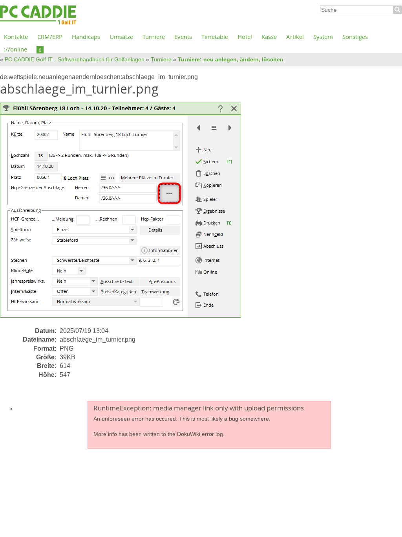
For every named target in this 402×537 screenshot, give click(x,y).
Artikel (295, 36)
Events (183, 36)
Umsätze (121, 36)
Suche (397, 10)
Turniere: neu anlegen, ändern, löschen (230, 59)
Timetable (214, 36)
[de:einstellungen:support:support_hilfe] (40, 49)
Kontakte (16, 36)
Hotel (245, 36)
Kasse (269, 36)
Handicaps (86, 36)
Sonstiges (355, 36)
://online (15, 49)
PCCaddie (38, 15)
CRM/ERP (49, 36)
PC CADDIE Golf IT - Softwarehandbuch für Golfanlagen (74, 59)
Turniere (154, 36)
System (323, 36)
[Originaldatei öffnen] (125, 214)
